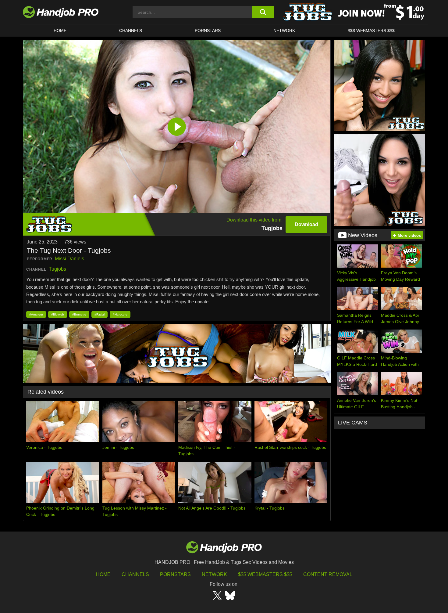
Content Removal (327, 574)
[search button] (262, 12)
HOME (60, 30)
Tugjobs (57, 269)
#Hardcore (120, 314)
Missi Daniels (69, 258)
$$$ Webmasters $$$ (265, 574)
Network (284, 30)
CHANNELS (130, 30)
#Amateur (36, 314)
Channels (135, 574)
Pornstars (208, 30)
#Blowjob (57, 314)
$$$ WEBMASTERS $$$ (371, 30)
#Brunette (79, 314)
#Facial (99, 314)
